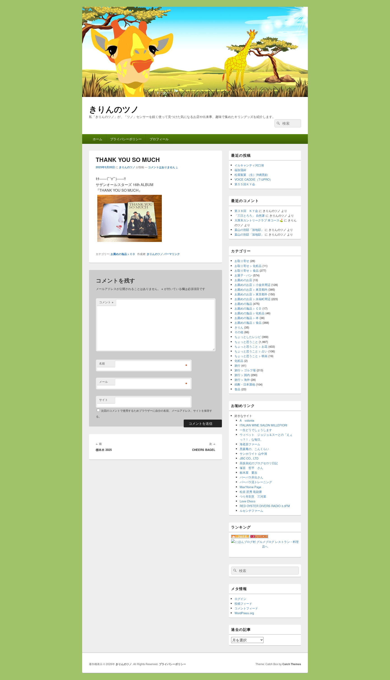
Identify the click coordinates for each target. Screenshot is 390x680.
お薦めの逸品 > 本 (246, 318)
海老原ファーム (250, 444)
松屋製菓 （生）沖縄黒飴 (251, 174)
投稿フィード (243, 603)
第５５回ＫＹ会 (244, 184)
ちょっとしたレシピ (247, 337)
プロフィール (159, 139)
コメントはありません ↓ (163, 167)
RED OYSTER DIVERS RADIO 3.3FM (265, 506)
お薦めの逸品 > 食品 (248, 322)
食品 (237, 389)
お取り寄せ (241, 261)
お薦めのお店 (243, 280)
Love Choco (247, 501)
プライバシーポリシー (126, 139)
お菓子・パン (243, 275)
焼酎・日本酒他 (244, 384)
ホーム (97, 139)
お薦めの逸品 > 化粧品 (249, 313)
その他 (238, 332)
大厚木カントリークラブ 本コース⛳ (258, 220)
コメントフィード (246, 608)
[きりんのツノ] (195, 95)
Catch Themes (291, 664)
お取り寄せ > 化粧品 (248, 266)
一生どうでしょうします (256, 430)
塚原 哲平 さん (251, 468)
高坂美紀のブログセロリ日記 (259, 463)
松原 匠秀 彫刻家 (251, 491)
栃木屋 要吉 (248, 472)
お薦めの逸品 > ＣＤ (123, 254)
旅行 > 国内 (242, 375)
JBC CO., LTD (249, 458)
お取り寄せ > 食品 (246, 270)
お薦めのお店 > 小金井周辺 (252, 285)
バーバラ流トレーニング (256, 482)
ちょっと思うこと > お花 (250, 346)
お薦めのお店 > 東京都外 (250, 294)
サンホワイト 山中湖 (253, 453)
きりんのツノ (114, 109)
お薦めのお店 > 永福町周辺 (252, 299)
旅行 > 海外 (242, 379)
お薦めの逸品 (243, 303)
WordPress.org (244, 613)
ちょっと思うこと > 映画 (250, 356)
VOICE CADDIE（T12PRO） (253, 179)
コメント (106, 302)
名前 (102, 363)
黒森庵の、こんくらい (254, 449)
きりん (238, 327)
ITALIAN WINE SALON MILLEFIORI (263, 425)
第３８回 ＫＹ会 (246, 211)
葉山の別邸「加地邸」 (249, 229)
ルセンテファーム (251, 510)
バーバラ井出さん (251, 477)
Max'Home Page (250, 487)
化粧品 (238, 360)
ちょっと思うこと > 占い (250, 351)
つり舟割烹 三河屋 (253, 496)
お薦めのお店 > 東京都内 (250, 289)
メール (103, 381)
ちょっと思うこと (246, 342)
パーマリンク (172, 254)
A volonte (247, 420)
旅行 (237, 365)
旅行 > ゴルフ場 (245, 370)
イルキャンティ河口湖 (249, 165)
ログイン (240, 599)
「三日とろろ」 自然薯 (249, 215)
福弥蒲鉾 (240, 170)
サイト (103, 399)
